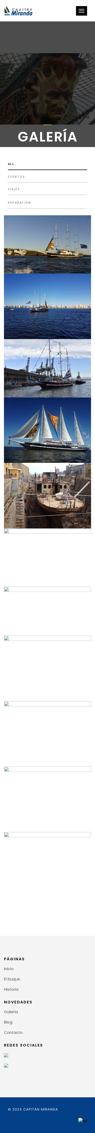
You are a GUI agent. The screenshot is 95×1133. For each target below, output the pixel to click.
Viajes (14, 189)
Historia (11, 989)
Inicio (9, 968)
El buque (12, 979)
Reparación (19, 202)
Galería (11, 1012)
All (11, 164)
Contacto (13, 1032)
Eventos (16, 177)
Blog (8, 1022)
